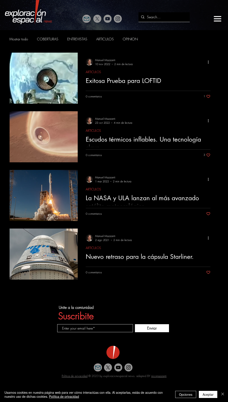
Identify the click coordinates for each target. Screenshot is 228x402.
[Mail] (86, 19)
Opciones (185, 394)
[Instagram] (118, 19)
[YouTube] (108, 19)
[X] (97, 19)
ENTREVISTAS (77, 39)
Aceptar (208, 394)
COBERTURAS (47, 39)
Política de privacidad (75, 376)
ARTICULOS (105, 39)
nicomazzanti (159, 376)
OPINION (130, 39)
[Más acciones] (209, 62)
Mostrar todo (18, 39)
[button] (218, 18)
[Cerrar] (222, 394)
